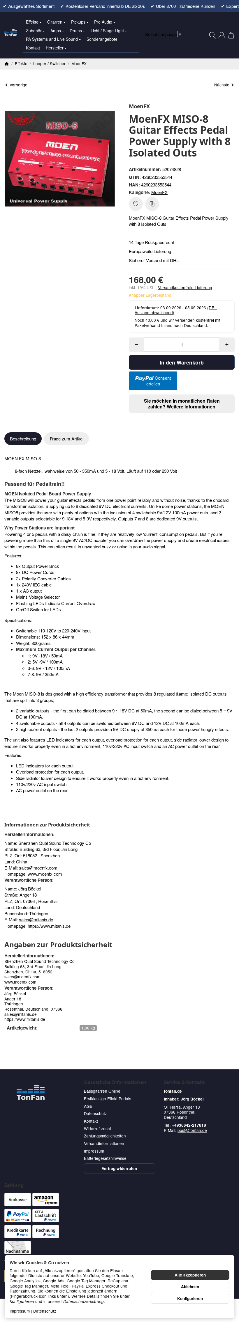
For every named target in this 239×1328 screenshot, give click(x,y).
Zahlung (14, 1185)
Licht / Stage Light (107, 30)
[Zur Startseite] (10, 35)
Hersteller (55, 48)
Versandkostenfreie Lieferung (185, 287)
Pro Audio (103, 22)
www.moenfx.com (45, 874)
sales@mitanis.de (36, 919)
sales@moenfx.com (38, 868)
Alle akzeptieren (190, 1275)
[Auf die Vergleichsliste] (152, 204)
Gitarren (54, 22)
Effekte (32, 22)
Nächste (221, 85)
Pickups (78, 22)
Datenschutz (44, 1311)
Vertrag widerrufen (119, 1168)
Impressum (20, 1311)
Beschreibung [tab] (23, 438)
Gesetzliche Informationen (115, 1082)
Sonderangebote (102, 39)
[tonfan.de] (30, 1093)
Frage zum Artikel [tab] (66, 438)
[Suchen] (212, 35)
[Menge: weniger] (136, 344)
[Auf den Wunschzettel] (136, 204)
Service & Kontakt (184, 1082)
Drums (76, 30)
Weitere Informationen (191, 406)
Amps (55, 30)
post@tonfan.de (192, 1130)
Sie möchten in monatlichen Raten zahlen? (182, 403)
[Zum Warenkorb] (231, 35)
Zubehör (34, 30)
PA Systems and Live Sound (52, 39)
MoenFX (159, 192)
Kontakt (33, 48)
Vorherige (18, 85)
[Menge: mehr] (227, 344)
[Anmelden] (221, 35)
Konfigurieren (190, 1298)
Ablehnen (190, 1286)
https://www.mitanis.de (49, 926)
